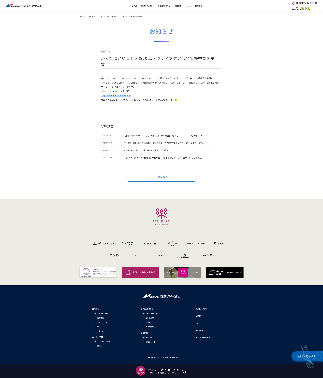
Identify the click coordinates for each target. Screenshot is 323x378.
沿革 (98, 326)
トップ (81, 16)
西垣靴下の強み (98, 337)
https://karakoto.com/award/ (116, 95)
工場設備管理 (151, 326)
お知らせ (92, 16)
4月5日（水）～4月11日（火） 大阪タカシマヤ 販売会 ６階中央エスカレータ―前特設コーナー (164, 135)
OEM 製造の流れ (152, 313)
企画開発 (144, 333)
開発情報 (149, 337)
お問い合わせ (201, 309)
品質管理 (149, 322)
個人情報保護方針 (203, 337)
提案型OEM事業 (147, 309)
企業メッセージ (103, 313)
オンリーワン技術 (103, 341)
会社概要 (100, 318)
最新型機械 (150, 318)
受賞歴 (99, 346)
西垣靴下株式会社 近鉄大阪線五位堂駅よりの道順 (146, 150)
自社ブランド (151, 342)
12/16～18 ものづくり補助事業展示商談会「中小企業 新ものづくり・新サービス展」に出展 (163, 157)
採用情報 (199, 330)
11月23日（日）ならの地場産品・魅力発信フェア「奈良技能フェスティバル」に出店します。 (164, 143)
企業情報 (95, 309)
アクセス (100, 331)
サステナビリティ (103, 322)
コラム (198, 323)
